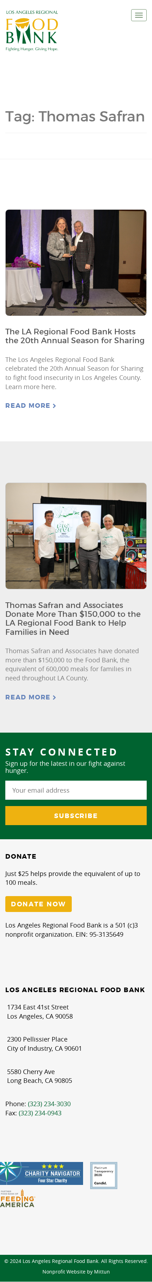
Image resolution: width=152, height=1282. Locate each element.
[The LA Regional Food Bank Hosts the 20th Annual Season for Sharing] (76, 262)
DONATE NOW (38, 904)
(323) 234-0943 (40, 1113)
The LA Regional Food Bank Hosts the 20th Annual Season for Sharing (75, 336)
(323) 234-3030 (49, 1103)
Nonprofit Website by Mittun (76, 1271)
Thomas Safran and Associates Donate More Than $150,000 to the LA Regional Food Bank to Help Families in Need (73, 619)
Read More (29, 405)
